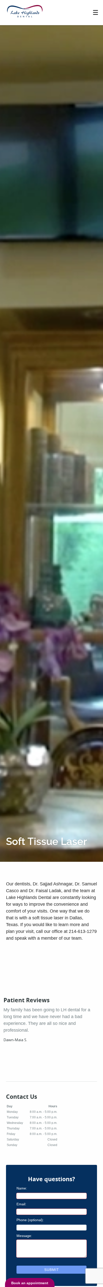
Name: (21, 1188)
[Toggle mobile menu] (95, 12)
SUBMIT (51, 1270)
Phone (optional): (30, 1220)
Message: (24, 1236)
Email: (21, 1204)
